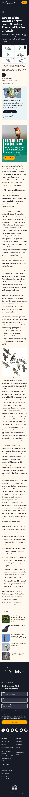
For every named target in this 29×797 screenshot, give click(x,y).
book (14, 222)
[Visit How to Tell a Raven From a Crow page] (14, 628)
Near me (14, 2)
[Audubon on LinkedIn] (16, 730)
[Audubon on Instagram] (3, 730)
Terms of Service (9, 712)
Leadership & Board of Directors (7, 748)
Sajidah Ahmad (7, 78)
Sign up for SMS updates (20, 753)
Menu (3, 2)
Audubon (9, 2)
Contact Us (19, 750)
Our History (4, 744)
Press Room (19, 747)
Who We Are (5, 742)
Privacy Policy (15, 795)
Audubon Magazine (10, 12)
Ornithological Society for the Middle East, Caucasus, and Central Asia (13, 228)
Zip (3, 698)
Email (3, 692)
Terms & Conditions (15, 718)
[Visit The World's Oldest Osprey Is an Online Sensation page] (14, 656)
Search (18, 2)
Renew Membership (7, 779)
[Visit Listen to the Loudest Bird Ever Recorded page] (14, 647)
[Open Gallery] (25, 47)
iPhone (7, 217)
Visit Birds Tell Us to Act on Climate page (14, 143)
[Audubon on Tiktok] (21, 730)
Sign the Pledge (9, 158)
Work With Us (19, 742)
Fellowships (19, 744)
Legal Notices (6, 795)
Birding (22, 12)
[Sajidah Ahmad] (4, 75)
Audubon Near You (6, 768)
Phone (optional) (6, 704)
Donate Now (5, 773)
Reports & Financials (7, 756)
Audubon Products (6, 771)
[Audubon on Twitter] (12, 730)
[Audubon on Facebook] (7, 730)
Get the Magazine (10, 112)
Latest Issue (8, 116)
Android (17, 217)
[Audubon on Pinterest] (26, 730)
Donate (24, 2)
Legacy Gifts (5, 776)
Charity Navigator (14, 786)
